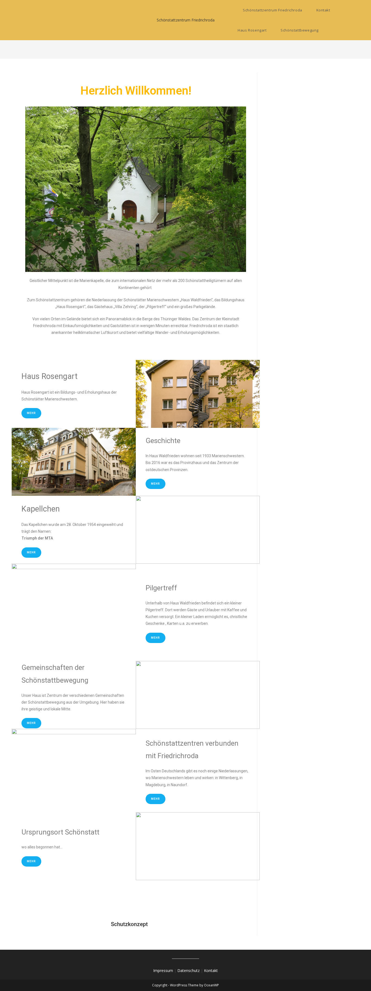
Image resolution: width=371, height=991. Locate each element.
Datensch (185, 970)
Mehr (31, 413)
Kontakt (211, 970)
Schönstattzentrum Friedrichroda (186, 20)
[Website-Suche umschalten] (334, 30)
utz (197, 970)
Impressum (163, 970)
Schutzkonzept (86, 924)
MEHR (31, 723)
